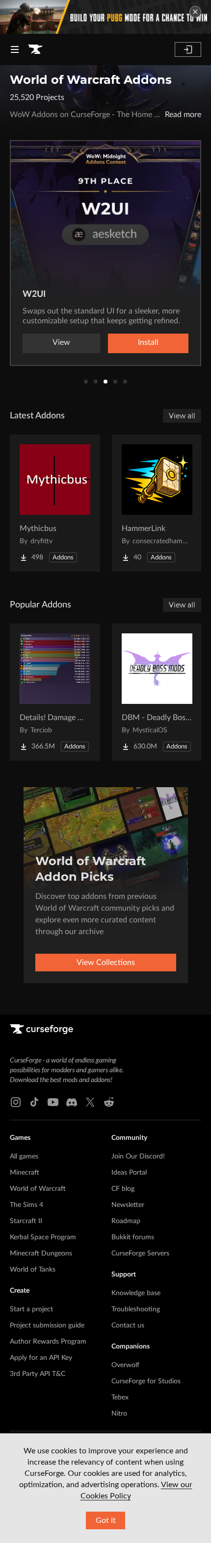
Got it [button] (106, 1520)
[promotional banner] (105, 17)
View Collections (106, 962)
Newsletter (127, 1205)
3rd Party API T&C (37, 1374)
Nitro (119, 1413)
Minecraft (24, 1172)
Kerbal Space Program (43, 1237)
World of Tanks (32, 1269)
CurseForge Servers (140, 1253)
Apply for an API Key (41, 1357)
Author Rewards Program (48, 1341)
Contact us (127, 1325)
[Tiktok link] (34, 1102)
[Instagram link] (16, 1102)
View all (182, 415)
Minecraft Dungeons (41, 1253)
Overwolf (125, 1365)
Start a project (31, 1309)
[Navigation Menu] (15, 49)
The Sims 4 (26, 1205)
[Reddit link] (109, 1102)
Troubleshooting (135, 1309)
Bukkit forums (132, 1237)
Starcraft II (26, 1221)
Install (150, 342)
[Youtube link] (53, 1102)
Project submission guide (47, 1325)
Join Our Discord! (138, 1156)
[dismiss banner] (195, 12)
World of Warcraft (38, 1188)
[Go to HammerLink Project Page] (157, 503)
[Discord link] (72, 1102)
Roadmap (125, 1221)
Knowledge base (135, 1293)
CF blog (122, 1188)
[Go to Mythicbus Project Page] (55, 503)
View (63, 342)
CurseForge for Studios (146, 1381)
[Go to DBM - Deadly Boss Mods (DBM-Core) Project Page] (157, 692)
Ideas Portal (129, 1172)
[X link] (90, 1102)
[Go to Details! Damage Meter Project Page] (55, 692)
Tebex (120, 1397)
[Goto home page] (35, 49)
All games (24, 1156)
